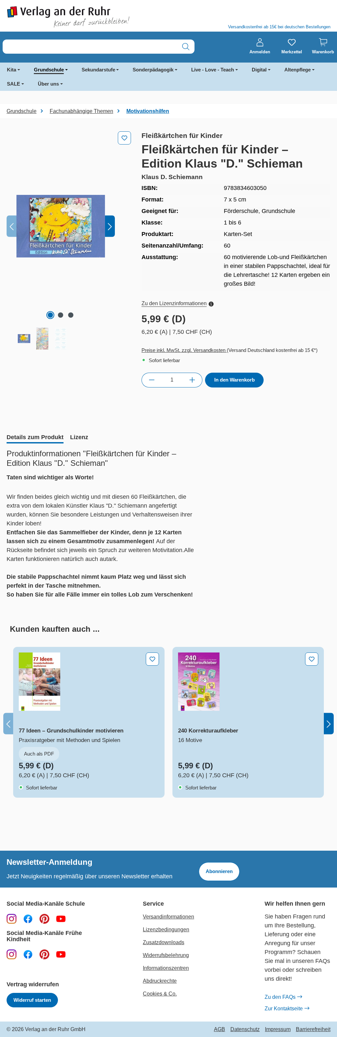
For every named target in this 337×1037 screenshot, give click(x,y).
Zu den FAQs (280, 997)
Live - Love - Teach (212, 69)
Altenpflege (297, 69)
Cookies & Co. (160, 994)
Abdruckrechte (160, 981)
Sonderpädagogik (153, 69)
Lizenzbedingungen (166, 929)
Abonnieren (219, 871)
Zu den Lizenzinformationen (174, 303)
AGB (219, 1029)
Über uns (48, 84)
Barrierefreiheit (313, 1029)
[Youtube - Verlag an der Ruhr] (61, 918)
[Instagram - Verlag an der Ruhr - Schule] (11, 918)
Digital (259, 69)
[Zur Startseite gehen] (84, 17)
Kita (11, 69)
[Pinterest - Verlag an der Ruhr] (44, 918)
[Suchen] (185, 47)
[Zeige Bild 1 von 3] (50, 315)
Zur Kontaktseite (284, 1008)
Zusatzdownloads (163, 942)
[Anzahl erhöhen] (192, 380)
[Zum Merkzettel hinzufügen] (124, 138)
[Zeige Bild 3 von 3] (70, 315)
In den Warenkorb (234, 380)
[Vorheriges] (11, 226)
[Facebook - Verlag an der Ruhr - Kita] (28, 954)
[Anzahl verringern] (152, 380)
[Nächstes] (110, 226)
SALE (13, 84)
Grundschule (49, 69)
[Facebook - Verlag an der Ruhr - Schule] (28, 918)
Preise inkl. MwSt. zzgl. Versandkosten (184, 350)
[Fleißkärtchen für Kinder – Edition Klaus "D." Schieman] (60, 226)
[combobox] (90, 47)
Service (153, 904)
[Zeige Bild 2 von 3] (60, 315)
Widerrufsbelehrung (166, 955)
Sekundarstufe (98, 69)
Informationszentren (166, 968)
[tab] (35, 437)
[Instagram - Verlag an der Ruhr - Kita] (11, 954)
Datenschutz (245, 1029)
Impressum (278, 1029)
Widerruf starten (32, 1000)
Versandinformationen (168, 916)
